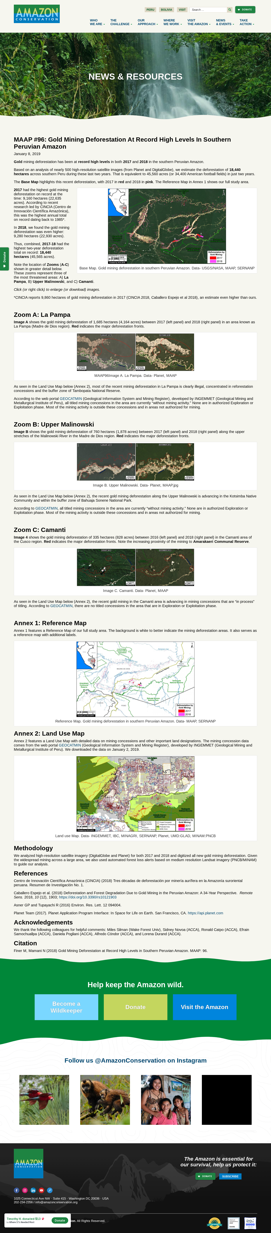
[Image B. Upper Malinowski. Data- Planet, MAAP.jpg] (135, 462)
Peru (150, 9)
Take (245, 22)
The (119, 22)
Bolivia (166, 9)
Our (146, 22)
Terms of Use (47, 1224)
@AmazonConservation (130, 1060)
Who (96, 22)
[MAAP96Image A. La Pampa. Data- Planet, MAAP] (135, 352)
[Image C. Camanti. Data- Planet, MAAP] (135, 567)
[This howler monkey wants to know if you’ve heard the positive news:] (232, 1105)
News (223, 22)
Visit (182, 9)
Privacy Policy (24, 1224)
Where (171, 22)
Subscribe (230, 1176)
